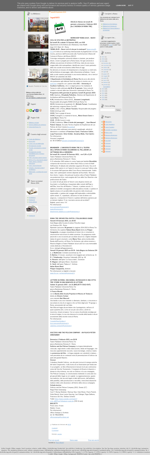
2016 (103, 59)
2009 (103, 99)
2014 (103, 89)
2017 (103, 57)
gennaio (105, 84)
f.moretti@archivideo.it (58, 321)
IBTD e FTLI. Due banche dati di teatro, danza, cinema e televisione (38, 161)
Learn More (121, 5)
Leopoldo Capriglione (111, 130)
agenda (59, 434)
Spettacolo (32, 200)
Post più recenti (54, 440)
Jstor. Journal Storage (35, 165)
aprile (104, 78)
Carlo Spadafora (109, 124)
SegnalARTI (55, 17)
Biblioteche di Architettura (110, 24)
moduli (110, 45)
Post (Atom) (60, 443)
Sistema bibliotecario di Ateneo (37, 124)
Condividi (54, 428)
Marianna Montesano (111, 135)
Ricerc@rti (32, 141)
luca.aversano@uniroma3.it (59, 207)
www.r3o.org (54, 273)
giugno (105, 74)
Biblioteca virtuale (34, 122)
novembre (106, 65)
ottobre (105, 67)
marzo (105, 80)
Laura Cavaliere (109, 127)
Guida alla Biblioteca (34, 139)
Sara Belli (108, 140)
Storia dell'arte (33, 202)
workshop (53, 84)
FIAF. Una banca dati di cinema (38, 157)
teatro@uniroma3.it (56, 209)
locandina (71, 127)
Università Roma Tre (35, 127)
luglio (104, 71)
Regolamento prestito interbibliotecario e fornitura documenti (36, 153)
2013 (103, 91)
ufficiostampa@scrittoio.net (59, 417)
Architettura (32, 197)
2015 (103, 61)
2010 (103, 97)
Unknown (108, 143)
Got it (130, 5)
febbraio (105, 82)
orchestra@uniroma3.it (67, 273)
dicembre (106, 63)
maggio (105, 76)
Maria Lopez (108, 132)
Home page (74, 440)
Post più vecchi (93, 440)
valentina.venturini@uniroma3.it (60, 326)
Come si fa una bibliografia (36, 143)
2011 (103, 95)
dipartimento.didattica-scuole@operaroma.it (65, 211)
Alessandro (108, 121)
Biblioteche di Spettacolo (110, 26)
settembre (106, 69)
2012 (103, 93)
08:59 (69, 424)
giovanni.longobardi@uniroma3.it (73, 141)
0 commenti (55, 430)
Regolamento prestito (35, 146)
